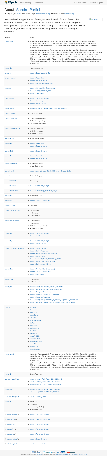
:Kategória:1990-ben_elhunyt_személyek (46, 289)
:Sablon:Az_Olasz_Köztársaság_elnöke (45, 259)
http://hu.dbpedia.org (43, 14)
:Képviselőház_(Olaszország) (42, 88)
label (8, 374)
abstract (9, 41)
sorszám (10, 205)
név (8, 195)
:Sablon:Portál (37, 256)
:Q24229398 (36, 341)
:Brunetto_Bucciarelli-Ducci (41, 83)
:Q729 (34, 346)
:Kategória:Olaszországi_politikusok (44, 294)
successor (9, 98)
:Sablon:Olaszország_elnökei (42, 261)
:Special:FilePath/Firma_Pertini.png (45, 392)
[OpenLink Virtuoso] (36, 452)
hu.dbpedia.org (69, 14)
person (19, 14)
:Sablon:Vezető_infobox (40, 264)
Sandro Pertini (28, 9)
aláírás (9, 138)
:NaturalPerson (35, 320)
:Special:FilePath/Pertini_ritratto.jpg (45, 389)
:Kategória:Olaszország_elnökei (43, 292)
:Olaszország (37, 93)
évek (9, 279)
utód (8, 233)
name (8, 401)
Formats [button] (40, 3)
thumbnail (9, 108)
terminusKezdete (13, 210)
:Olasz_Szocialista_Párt (40, 73)
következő (10, 186)
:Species (33, 331)
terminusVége (12, 220)
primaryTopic (12, 444)
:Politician (34, 312)
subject (8, 286)
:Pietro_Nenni (37, 78)
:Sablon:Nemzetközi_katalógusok (43, 253)
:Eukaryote (34, 328)
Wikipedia (39, 454)
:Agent (33, 318)
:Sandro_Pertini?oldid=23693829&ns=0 (46, 379)
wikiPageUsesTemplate (15, 248)
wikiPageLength (11, 118)
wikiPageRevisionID (12, 128)
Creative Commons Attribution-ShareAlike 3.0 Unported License (71, 454)
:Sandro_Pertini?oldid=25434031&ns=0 (46, 382)
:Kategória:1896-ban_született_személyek (46, 286)
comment (9, 354)
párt (8, 200)
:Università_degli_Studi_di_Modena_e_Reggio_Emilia (50, 171)
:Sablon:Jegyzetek (39, 251)
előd (8, 143)
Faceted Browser (81, 3)
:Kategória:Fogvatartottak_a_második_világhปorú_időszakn (52, 302)
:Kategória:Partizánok (40, 297)
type (7, 307)
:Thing (33, 307)
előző (9, 151)
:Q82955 (35, 349)
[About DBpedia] (10, 2)
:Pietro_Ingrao (37, 101)
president (11, 419)
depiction (9, 389)
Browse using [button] (26, 3)
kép (8, 176)
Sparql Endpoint (97, 3)
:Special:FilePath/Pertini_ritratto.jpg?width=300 (49, 108)
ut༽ (8, 241)
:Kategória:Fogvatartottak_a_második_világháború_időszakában (54, 300)
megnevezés (11, 191)
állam (9, 269)
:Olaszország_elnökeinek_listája (43, 191)
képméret (10, 181)
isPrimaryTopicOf (12, 397)
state (8, 88)
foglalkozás (11, 163)
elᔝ (8, 156)
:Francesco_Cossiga (39, 98)
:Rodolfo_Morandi (38, 103)
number (9, 68)
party (8, 73)
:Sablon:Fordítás (38, 248)
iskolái (9, 171)
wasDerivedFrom (12, 379)
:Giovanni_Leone (38, 80)
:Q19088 (35, 336)
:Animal (33, 325)
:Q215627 (35, 338)
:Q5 (33, 344)
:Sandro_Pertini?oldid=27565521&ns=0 (46, 384)
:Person (33, 310)
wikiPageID (10, 113)
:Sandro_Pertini (38, 397)
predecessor (10, 78)
